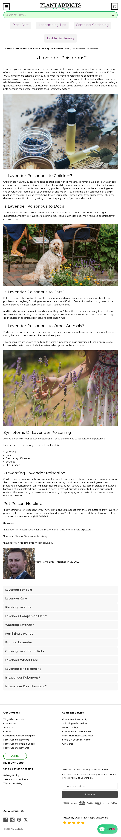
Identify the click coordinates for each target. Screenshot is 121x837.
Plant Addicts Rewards (16, 747)
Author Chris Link (44, 561)
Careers (7, 731)
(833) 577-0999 (13, 762)
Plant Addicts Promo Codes (19, 743)
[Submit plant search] (113, 15)
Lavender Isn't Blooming (23, 669)
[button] (6, 6)
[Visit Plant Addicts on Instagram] (12, 820)
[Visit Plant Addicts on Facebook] (5, 820)
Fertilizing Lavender (20, 633)
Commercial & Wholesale (76, 731)
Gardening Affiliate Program (19, 735)
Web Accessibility (12, 783)
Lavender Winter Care (21, 660)
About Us (8, 727)
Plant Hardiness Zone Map (77, 735)
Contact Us (9, 723)
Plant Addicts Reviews (16, 739)
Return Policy (70, 727)
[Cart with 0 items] (114, 6)
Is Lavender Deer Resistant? (26, 686)
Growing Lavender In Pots (24, 651)
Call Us (15, 756)
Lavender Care (16, 598)
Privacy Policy (11, 775)
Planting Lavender (19, 607)
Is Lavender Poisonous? (22, 677)
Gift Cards (67, 743)
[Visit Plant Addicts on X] (26, 820)
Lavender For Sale (18, 589)
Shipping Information (74, 723)
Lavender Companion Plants (26, 616)
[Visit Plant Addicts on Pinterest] (19, 820)
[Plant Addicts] (60, 6)
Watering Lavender (19, 625)
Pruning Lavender (18, 642)
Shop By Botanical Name (76, 739)
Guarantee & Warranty (74, 719)
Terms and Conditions (16, 779)
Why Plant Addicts (14, 719)
